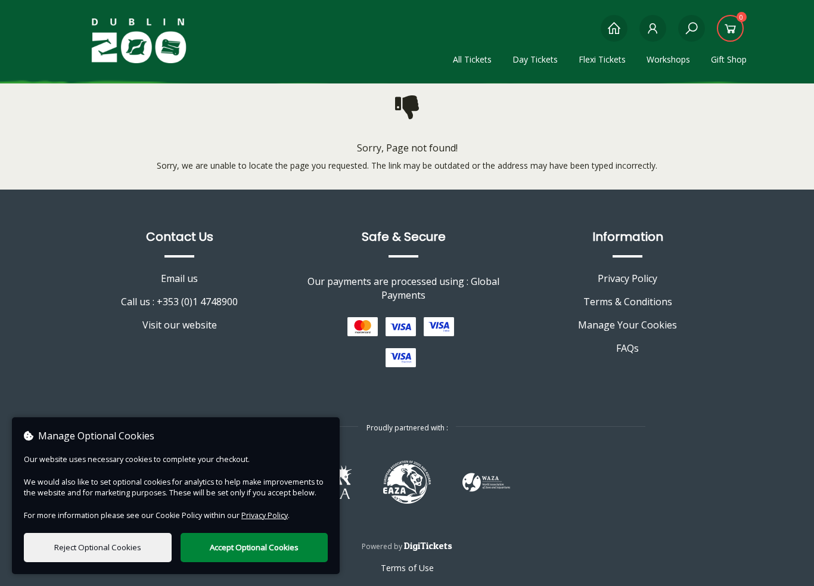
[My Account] (652, 34)
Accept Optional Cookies (254, 547)
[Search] (691, 34)
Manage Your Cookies (627, 324)
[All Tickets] (614, 34)
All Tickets (472, 59)
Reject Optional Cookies (97, 547)
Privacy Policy (627, 278)
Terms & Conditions (627, 301)
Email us (179, 278)
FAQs (627, 348)
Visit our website (179, 324)
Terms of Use (407, 567)
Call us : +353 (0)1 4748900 (179, 301)
